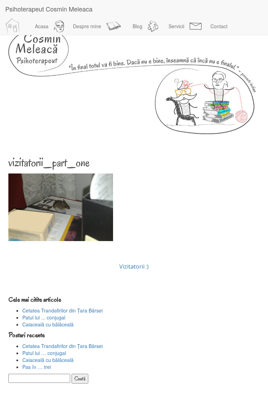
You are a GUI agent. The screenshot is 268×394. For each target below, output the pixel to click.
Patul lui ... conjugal (43, 317)
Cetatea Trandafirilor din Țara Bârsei (62, 310)
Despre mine (87, 26)
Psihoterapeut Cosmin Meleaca (48, 8)
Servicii (176, 26)
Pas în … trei (36, 366)
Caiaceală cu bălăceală (48, 324)
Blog (137, 26)
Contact (219, 26)
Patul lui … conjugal (44, 352)
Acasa (42, 26)
